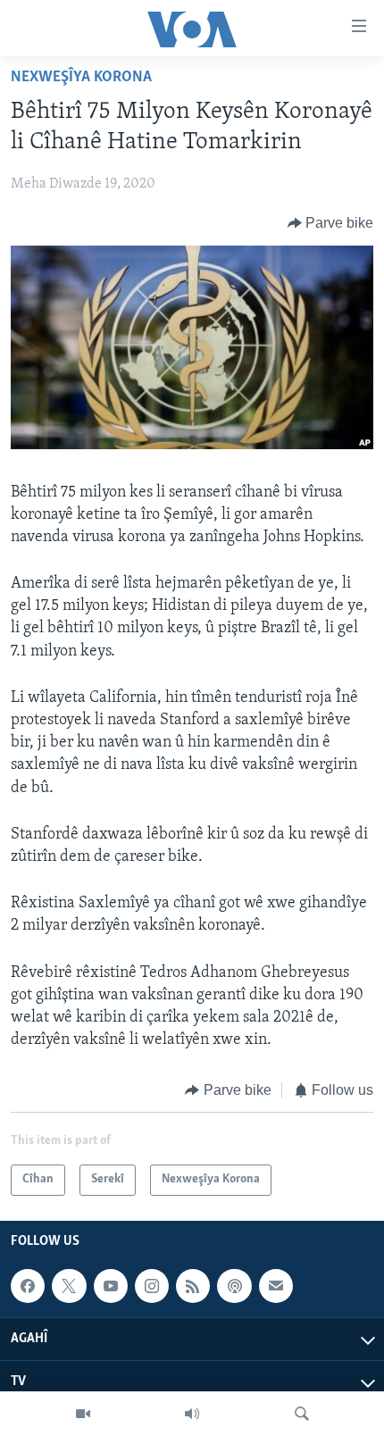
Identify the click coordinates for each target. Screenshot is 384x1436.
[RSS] (193, 1286)
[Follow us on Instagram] (152, 1286)
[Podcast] (234, 1286)
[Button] (331, 223)
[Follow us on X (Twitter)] (69, 1286)
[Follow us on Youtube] (111, 1286)
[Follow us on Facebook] (28, 1286)
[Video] (83, 1413)
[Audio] (192, 1413)
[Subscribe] (276, 1286)
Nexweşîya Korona (81, 78)
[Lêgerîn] (302, 1413)
